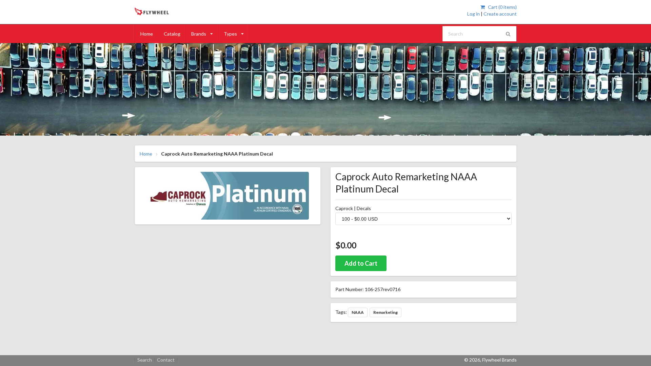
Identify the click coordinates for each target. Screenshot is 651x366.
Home (146, 34)
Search (144, 360)
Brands (198, 34)
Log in (473, 14)
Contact (166, 360)
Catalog (172, 34)
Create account (500, 14)
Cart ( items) (501, 7)
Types (230, 34)
